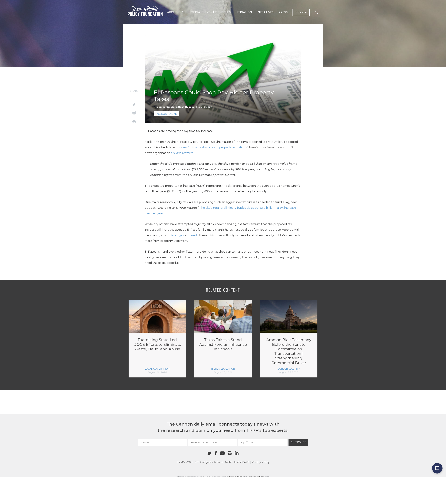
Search (316, 12)
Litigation (244, 12)
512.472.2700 (185, 462)
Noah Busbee (186, 106)
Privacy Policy (261, 462)
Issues (226, 12)
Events (210, 12)
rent (194, 235)
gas (181, 235)
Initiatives (265, 12)
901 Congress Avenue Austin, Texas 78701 (222, 462)
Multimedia (191, 12)
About (172, 12)
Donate (301, 12)
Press (283, 12)
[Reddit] (134, 113)
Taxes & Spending (166, 113)
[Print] (134, 122)
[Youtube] (222, 453)
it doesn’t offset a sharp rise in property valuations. (212, 147)
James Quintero (167, 106)
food (174, 235)
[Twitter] (134, 105)
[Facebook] (134, 97)
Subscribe (298, 442)
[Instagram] (229, 453)
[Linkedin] (236, 453)
